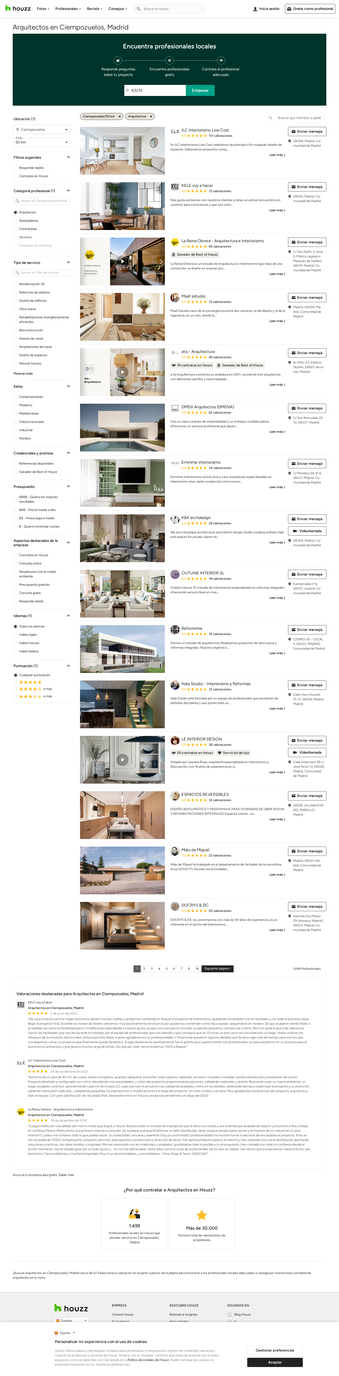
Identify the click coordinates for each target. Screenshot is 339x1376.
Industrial (26, 430)
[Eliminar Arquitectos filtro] (151, 116)
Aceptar (275, 1362)
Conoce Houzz (123, 1314)
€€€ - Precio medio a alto (37, 510)
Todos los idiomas (32, 626)
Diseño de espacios (33, 355)
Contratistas (28, 229)
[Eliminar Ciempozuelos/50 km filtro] (120, 116)
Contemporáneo (31, 397)
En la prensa (120, 1321)
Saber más (66, 1175)
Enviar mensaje (310, 131)
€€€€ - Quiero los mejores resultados (38, 499)
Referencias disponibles (36, 464)
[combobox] (170, 8)
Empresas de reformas (35, 246)
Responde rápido (31, 168)
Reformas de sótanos (34, 292)
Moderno (25, 405)
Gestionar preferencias (275, 1350)
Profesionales (66, 8)
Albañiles (25, 237)
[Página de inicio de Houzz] (18, 8)
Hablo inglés (28, 635)
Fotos (41, 8)
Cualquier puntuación (34, 675)
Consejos (116, 8)
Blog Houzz (242, 1314)
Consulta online (30, 563)
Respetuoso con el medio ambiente (37, 574)
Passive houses (30, 363)
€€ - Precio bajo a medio (36, 518)
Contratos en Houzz (33, 176)
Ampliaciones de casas (35, 347)
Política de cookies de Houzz (148, 1360)
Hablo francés (29, 643)
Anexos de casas (31, 338)
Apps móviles (179, 1321)
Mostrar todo (23, 374)
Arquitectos (27, 212)
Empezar (200, 90)
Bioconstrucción (31, 330)
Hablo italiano (29, 651)
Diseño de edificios (33, 301)
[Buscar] (138, 8)
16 (197, 969)
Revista (93, 8)
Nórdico (25, 438)
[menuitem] (43, 8)
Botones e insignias (183, 1314)
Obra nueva (27, 309)
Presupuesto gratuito (34, 585)
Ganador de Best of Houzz (38, 472)
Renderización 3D (32, 284)
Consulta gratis (30, 593)
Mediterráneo (29, 413)
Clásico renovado (31, 422)
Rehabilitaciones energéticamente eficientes (44, 319)
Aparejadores (29, 221)
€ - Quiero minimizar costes (39, 526)
